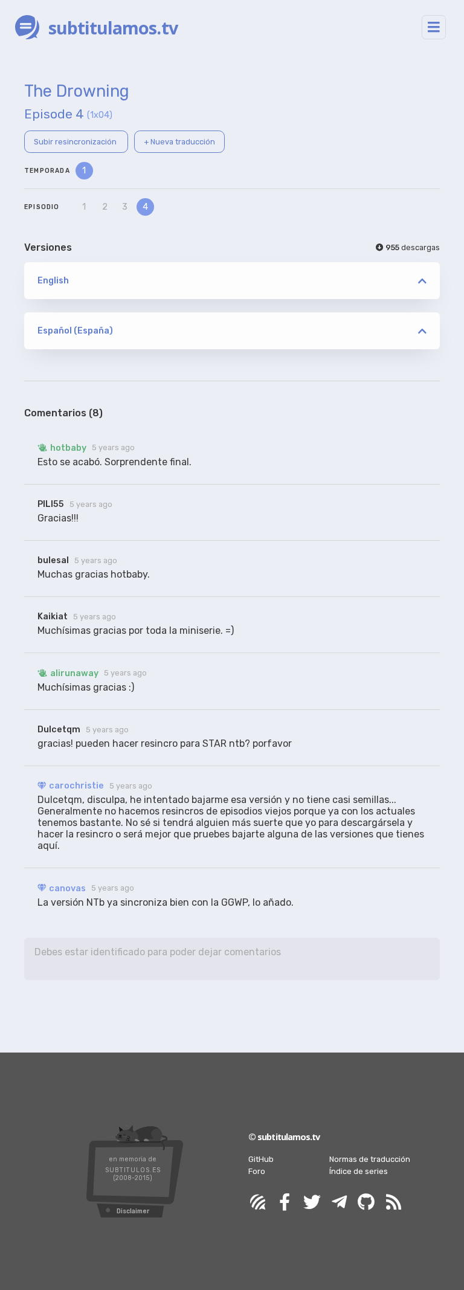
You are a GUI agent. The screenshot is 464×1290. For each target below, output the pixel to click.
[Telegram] (339, 1202)
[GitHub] (366, 1202)
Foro (256, 1171)
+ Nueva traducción (179, 141)
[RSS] (393, 1202)
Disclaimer (133, 1211)
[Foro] (257, 1202)
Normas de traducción (369, 1159)
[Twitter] (312, 1202)
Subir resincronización (76, 141)
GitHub (261, 1159)
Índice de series (358, 1171)
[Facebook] (285, 1202)
